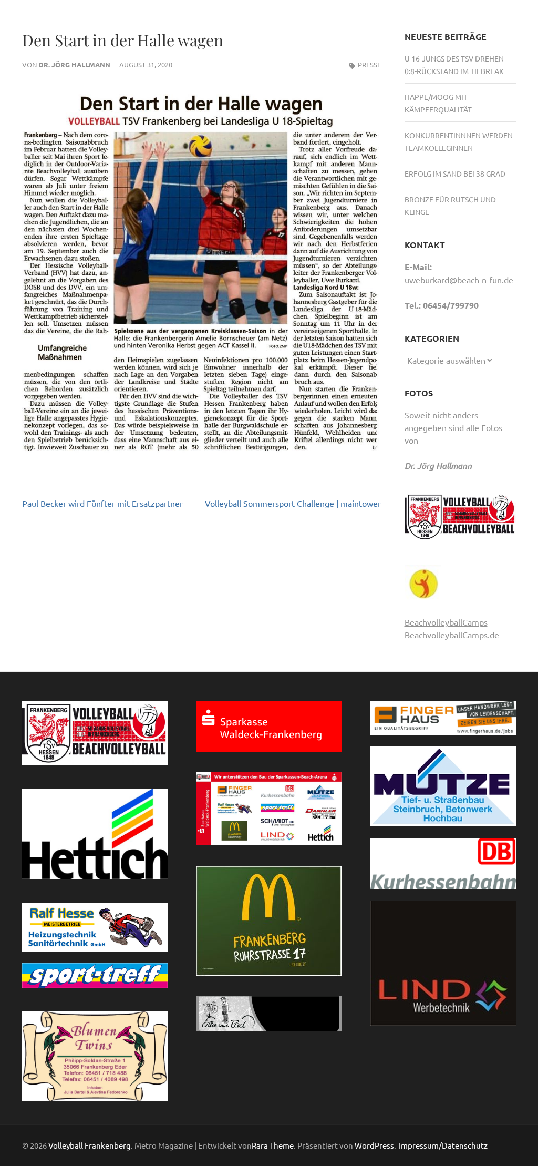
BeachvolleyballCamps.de (452, 634)
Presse (369, 64)
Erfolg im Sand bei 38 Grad (455, 173)
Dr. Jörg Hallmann (74, 64)
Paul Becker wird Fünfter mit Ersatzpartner (102, 503)
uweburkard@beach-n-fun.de (459, 279)
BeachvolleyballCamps (446, 622)
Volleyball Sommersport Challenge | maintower (293, 503)
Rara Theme (273, 1145)
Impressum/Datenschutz (443, 1145)
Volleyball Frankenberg (89, 1145)
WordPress (374, 1145)
